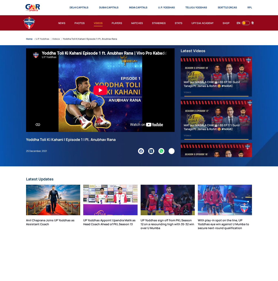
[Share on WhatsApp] (161, 151)
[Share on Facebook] (141, 151)
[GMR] (33, 7)
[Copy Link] (172, 151)
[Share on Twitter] (151, 151)
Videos (187, 92)
